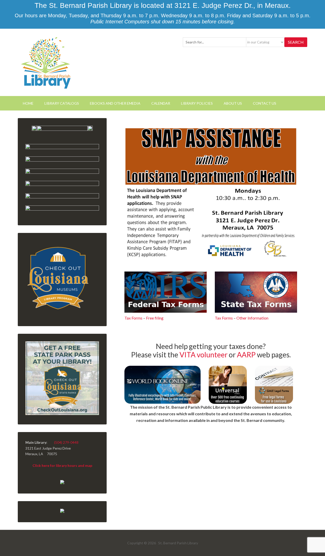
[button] (210, 193)
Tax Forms (133, 317)
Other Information (252, 317)
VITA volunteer (204, 354)
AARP (246, 354)
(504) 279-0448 (66, 442)
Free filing (155, 317)
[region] (210, 193)
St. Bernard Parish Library (46, 62)
